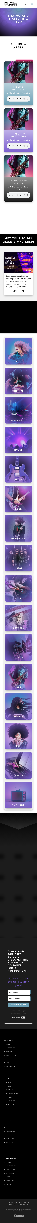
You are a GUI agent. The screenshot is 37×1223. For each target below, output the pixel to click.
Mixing (9, 1051)
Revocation (11, 1177)
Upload (9, 1142)
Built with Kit (18, 1017)
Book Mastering (18, 921)
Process (12, 1097)
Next (18, 225)
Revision (10, 1138)
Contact (10, 1124)
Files (8, 1146)
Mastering (11, 1055)
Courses (10, 1062)
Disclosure (11, 1173)
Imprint (9, 1184)
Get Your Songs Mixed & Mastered (17, 240)
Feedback (10, 1135)
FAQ (7, 1127)
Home (10, 1082)
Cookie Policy (13, 1169)
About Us (12, 1086)
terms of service (19, 1210)
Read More (18, 291)
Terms (8, 1162)
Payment (10, 1180)
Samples (10, 1059)
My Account (11, 1066)
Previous (19, 210)
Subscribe (10, 1131)
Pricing (11, 1101)
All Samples (18, 218)
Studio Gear (12, 1048)
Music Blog (18, 883)
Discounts (13, 1104)
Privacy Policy (13, 1166)
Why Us (11, 1090)
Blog (8, 1044)
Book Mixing (18, 902)
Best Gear (18, 864)
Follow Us (13, 1093)
